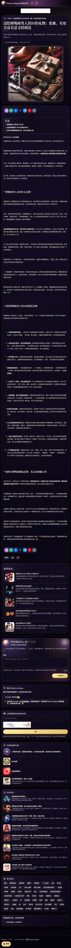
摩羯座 (9, 18)
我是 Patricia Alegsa (15, 688)
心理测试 (14, 900)
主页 (5, 18)
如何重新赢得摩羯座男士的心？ (26, 611)
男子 (18, 557)
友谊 (52, 883)
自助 (12, 909)
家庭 (28, 896)
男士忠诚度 (48, 904)
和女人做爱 (28, 887)
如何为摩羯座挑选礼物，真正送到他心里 (20, 130)
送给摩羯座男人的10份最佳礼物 (17, 127)
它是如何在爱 (8, 896)
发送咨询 (60, 675)
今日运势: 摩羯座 (10, 697)
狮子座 (31, 904)
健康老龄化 (13, 883)
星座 (12, 557)
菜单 (6, 944)
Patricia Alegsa (13, 42)
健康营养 (21, 883)
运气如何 (28, 909)
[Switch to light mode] (32, 3)
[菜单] (37, 3)
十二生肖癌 (45, 883)
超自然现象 (19, 909)
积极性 (6, 909)
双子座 (59, 883)
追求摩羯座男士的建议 (23, 623)
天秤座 (6, 891)
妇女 (35, 891)
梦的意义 (6, 904)
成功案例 (27, 900)
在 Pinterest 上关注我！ (12, 137)
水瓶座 (14, 904)
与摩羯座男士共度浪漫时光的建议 (27, 598)
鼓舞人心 (54, 909)
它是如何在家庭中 (55, 891)
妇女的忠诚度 (43, 891)
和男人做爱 (37, 887)
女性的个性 (28, 891)
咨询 (4, 655)
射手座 (34, 896)
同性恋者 (13, 887)
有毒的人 (59, 900)
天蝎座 (13, 891)
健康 (5, 883)
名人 (20, 887)
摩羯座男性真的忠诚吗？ (24, 586)
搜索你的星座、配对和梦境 (13, 922)
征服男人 (6, 900)
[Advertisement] (35, 10)
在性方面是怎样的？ (49, 887)
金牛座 (47, 909)
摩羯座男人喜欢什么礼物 (15, 124)
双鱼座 (6, 887)
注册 (35, 731)
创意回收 (36, 883)
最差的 (52, 900)
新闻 (40, 900)
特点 (24, 904)
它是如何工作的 (19, 896)
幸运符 (41, 896)
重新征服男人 (38, 909)
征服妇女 (48, 896)
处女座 (60, 887)
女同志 (20, 891)
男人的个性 (39, 904)
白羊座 (62, 904)
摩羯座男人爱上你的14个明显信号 (27, 574)
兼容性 (29, 883)
